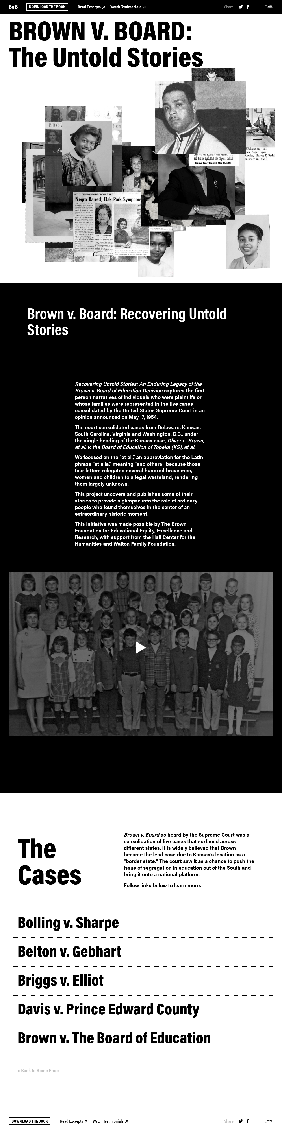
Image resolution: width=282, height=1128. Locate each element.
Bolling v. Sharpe (68, 921)
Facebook (248, 7)
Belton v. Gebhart (69, 950)
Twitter (240, 7)
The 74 (268, 7)
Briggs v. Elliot (61, 979)
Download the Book (47, 6)
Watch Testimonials (125, 6)
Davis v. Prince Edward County (108, 1008)
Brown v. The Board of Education (114, 1036)
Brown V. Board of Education (13, 7)
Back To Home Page (40, 1070)
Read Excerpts (89, 6)
